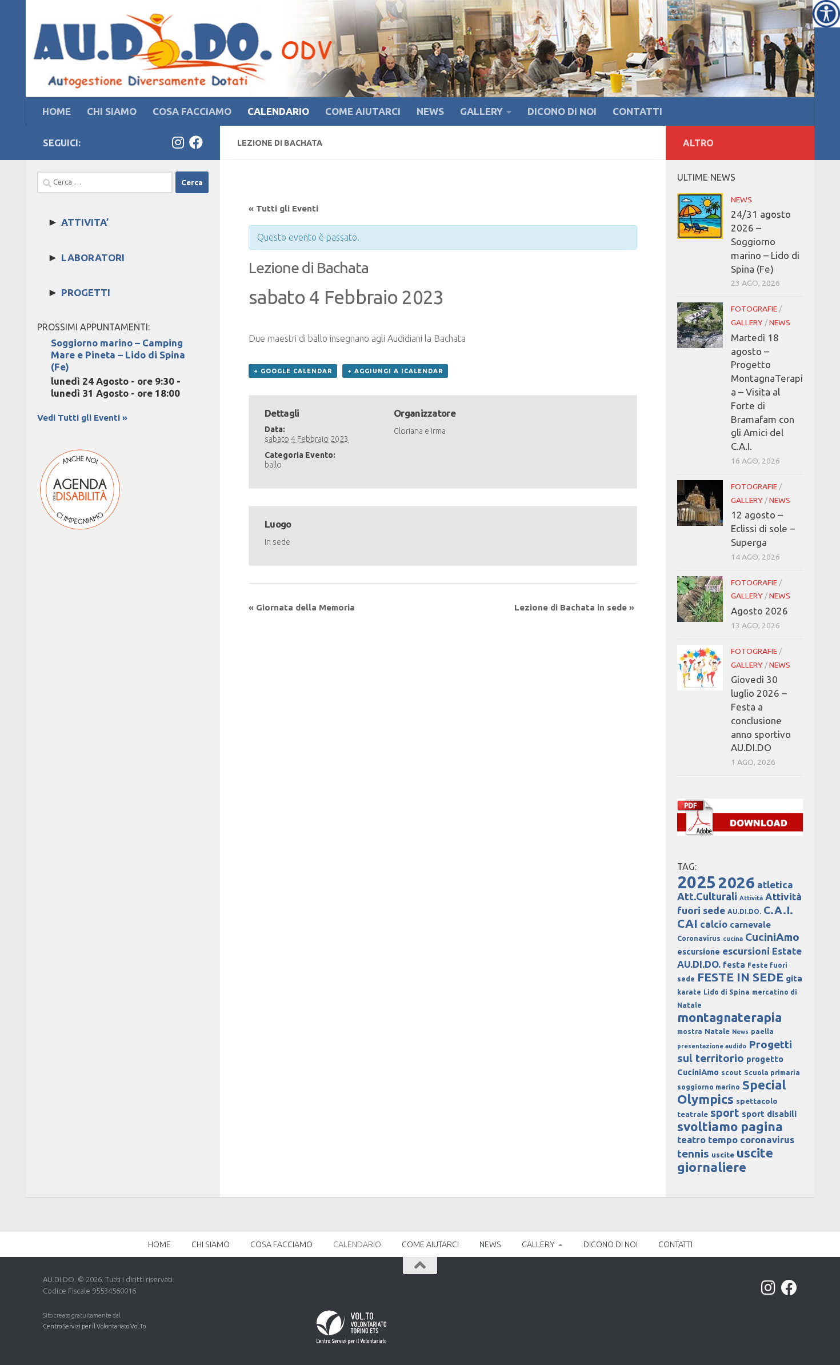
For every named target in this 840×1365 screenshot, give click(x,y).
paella (762, 1031)
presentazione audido (711, 1046)
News (740, 1031)
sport (724, 1113)
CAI (687, 923)
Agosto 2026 (759, 610)
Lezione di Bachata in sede (574, 607)
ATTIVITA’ (85, 222)
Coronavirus (699, 938)
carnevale (750, 924)
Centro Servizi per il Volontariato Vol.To (94, 1326)
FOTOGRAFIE (754, 308)
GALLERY (481, 111)
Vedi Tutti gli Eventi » (82, 417)
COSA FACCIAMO (192, 111)
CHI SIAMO (112, 111)
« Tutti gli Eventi (283, 208)
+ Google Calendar (293, 371)
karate (689, 992)
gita (794, 978)
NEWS (430, 111)
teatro (691, 1140)
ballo (273, 464)
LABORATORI (93, 257)
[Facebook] (196, 142)
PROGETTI (85, 292)
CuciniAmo (772, 937)
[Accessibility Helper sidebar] (826, 13)
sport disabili (769, 1114)
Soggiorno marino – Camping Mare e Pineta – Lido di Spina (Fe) (118, 354)
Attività (751, 898)
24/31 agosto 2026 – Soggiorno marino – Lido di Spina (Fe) (765, 241)
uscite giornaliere (725, 1160)
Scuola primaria (772, 1072)
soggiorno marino (708, 1087)
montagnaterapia (729, 1017)
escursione (698, 951)
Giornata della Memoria (302, 607)
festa (734, 964)
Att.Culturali (707, 896)
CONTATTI (637, 111)
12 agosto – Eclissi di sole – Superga (763, 528)
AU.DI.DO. (744, 911)
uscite (722, 1155)
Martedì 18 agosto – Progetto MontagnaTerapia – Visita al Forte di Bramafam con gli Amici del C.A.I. (767, 392)
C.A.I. (778, 910)
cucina (733, 938)
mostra (689, 1031)
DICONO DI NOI (562, 111)
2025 (696, 882)
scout (731, 1072)
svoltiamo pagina (730, 1126)
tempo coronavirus (751, 1139)
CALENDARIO (278, 111)
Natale (717, 1031)
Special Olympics (731, 1091)
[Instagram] (178, 142)
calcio (713, 924)
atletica (775, 884)
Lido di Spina (726, 992)
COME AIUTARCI (363, 111)
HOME (56, 111)
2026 (736, 882)
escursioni (746, 950)
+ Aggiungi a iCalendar (395, 371)
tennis (693, 1153)
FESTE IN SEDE (740, 977)
